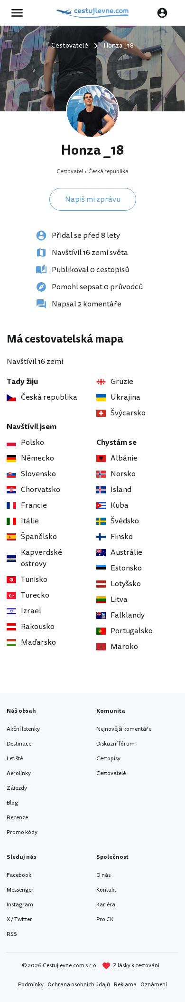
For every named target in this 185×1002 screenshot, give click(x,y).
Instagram (20, 905)
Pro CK (104, 919)
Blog (12, 803)
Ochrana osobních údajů (78, 985)
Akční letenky (23, 729)
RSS (12, 934)
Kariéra (105, 905)
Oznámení (153, 985)
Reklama (125, 985)
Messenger (20, 890)
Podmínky (31, 985)
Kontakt (106, 890)
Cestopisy (108, 759)
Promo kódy (22, 832)
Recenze (17, 818)
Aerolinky (19, 773)
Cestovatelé (111, 773)
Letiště (15, 759)
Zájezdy (17, 788)
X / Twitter (19, 919)
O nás (103, 875)
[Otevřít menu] (19, 12)
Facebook (19, 875)
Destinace (19, 744)
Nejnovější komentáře (123, 729)
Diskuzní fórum (115, 744)
